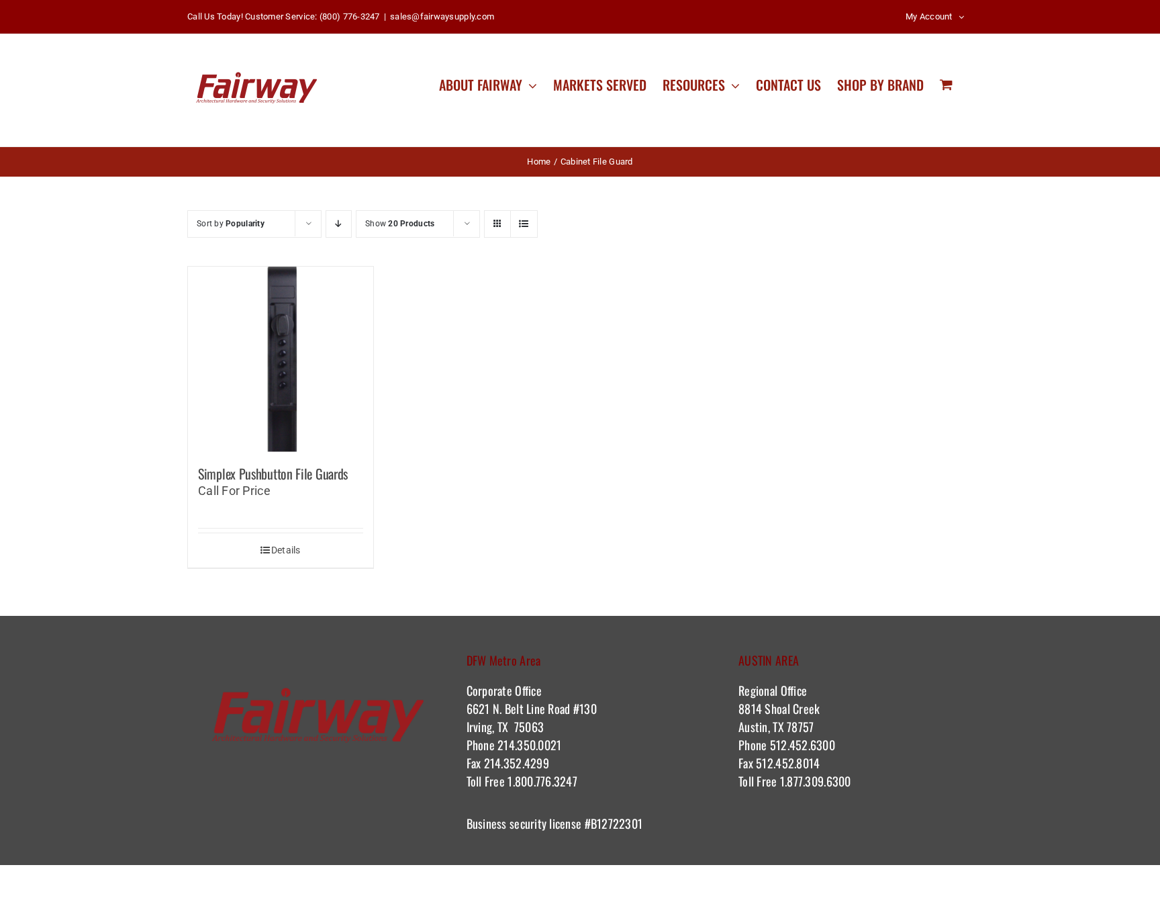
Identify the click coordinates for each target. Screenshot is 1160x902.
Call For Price (234, 491)
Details (286, 550)
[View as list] (524, 224)
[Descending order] (339, 224)
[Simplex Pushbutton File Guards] (280, 359)
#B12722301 (614, 823)
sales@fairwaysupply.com (442, 16)
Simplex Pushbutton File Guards (273, 473)
